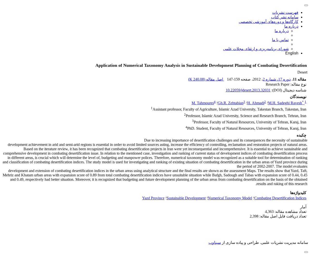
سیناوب (215, 242)
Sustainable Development (186, 198)
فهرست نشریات (285, 12)
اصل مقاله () (206, 79)
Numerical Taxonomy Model (230, 198)
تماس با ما (280, 40)
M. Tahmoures (203, 103)
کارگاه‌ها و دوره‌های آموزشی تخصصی (268, 22)
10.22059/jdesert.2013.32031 (248, 90)
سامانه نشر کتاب (284, 17)
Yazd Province (153, 198)
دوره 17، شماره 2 (277, 79)
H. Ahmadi (255, 103)
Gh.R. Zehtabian (230, 103)
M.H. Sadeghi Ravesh (286, 103)
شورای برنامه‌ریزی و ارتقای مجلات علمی (256, 49)
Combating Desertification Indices (280, 198)
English (291, 53)
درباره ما (291, 26)
